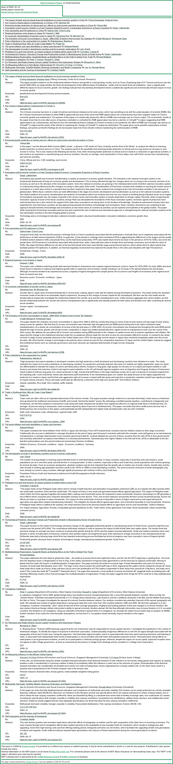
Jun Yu (88, 67)
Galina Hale (52, 31)
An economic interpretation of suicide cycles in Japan (29, 36)
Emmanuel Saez (119, 39)
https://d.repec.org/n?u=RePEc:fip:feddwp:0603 (41, 313)
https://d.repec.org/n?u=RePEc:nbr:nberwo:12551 (42, 137)
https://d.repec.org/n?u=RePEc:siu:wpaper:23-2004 (43, 713)
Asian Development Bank (26, 12)
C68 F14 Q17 (26, 163)
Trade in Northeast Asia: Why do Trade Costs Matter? (29, 44)
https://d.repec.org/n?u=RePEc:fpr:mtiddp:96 (40, 517)
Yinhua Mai (102, 25)
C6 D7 (23, 675)
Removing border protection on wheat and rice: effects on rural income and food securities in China (49, 25)
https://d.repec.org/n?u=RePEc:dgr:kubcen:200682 (42, 103)
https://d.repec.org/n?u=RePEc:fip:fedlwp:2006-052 (43, 451)
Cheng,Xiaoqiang (96, 20)
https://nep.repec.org (60, 752)
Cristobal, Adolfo (57, 70)
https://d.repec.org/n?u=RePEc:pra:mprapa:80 (40, 225)
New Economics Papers (51, 3)
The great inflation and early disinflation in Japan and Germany (33, 46)
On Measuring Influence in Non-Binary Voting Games (29, 65)
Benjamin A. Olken (92, 62)
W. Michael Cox (77, 36)
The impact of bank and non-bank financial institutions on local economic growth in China (45, 20)
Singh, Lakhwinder (121, 28)
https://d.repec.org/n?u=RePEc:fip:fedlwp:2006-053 (43, 283)
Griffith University (69, 757)
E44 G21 (24, 97)
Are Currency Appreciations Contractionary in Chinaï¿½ (30, 23)
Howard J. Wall (52, 33)
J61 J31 (23, 733)
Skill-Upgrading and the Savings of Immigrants (26, 70)
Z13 (21, 645)
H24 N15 (24, 346)
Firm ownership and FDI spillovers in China (24, 31)
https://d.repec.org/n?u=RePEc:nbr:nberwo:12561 (42, 651)
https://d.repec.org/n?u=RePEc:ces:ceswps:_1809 (42, 422)
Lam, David (85, 49)
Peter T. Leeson (37, 60)
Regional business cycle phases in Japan (23, 33)
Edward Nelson (72, 46)
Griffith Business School (48, 757)
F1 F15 (23, 580)
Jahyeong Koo (62, 36)
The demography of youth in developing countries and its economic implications (40, 49)
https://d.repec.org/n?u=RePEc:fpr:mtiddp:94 (40, 389)
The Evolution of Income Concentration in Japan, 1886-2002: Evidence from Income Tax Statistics (48, 39)
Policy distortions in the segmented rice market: (26, 41)
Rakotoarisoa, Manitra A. (62, 41)
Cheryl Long (64, 31)
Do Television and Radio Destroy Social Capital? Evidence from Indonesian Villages (43, 62)
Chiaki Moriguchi (103, 39)
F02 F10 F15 (26, 415)
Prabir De (60, 44)
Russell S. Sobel (52, 60)
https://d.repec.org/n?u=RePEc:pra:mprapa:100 (41, 549)
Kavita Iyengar (7, 12)
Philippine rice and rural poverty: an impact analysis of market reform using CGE (41, 52)
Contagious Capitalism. (15, 60)
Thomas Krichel (31, 762)
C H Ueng (77, 65)
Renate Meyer (98, 67)
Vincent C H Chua (64, 65)
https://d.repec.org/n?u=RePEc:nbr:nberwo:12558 (42, 352)
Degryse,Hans (111, 20)
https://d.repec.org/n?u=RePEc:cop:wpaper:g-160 (42, 169)
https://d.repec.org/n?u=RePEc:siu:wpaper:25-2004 (43, 681)
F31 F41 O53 (26, 131)
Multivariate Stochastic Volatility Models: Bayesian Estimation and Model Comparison (43, 67)
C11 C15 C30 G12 (28, 707)
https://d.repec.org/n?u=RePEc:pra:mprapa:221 (41, 740)
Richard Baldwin (103, 57)
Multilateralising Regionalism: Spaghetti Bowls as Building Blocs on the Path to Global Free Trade (49, 57)
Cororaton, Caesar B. (89, 52)
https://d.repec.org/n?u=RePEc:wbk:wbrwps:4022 (42, 480)
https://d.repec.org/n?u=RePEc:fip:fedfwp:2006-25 (42, 257)
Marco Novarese (122, 752)
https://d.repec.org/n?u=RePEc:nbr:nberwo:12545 (42, 586)
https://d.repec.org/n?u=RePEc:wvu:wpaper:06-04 (42, 620)
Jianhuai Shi (64, 23)
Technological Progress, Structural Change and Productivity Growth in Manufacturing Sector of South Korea (53, 54)
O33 (22, 219)
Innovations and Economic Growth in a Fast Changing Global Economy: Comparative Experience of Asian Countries (57, 28)
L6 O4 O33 (25, 543)
